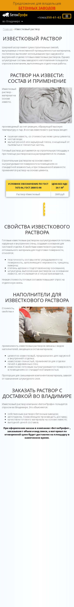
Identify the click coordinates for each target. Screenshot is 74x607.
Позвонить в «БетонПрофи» (44, 209)
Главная (7, 29)
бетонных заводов (37, 8)
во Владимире (11, 21)
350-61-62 (49, 17)
